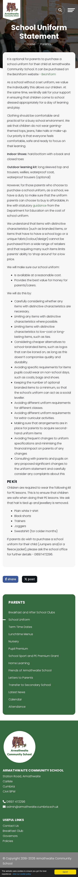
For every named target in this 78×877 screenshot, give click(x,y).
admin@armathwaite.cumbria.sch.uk (32, 807)
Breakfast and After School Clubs (32, 612)
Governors (10, 836)
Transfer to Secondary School (30, 685)
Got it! (65, 871)
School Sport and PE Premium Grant (34, 656)
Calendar (15, 699)
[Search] (60, 10)
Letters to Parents (21, 678)
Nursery (14, 641)
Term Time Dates (20, 627)
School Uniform (19, 620)
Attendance (17, 707)
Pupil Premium (18, 649)
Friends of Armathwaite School (30, 670)
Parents (45, 44)
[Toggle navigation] (71, 10)
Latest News (17, 692)
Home (31, 44)
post (31, 579)
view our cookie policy (22, 873)
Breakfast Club (13, 831)
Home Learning (19, 663)
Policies (8, 841)
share (11, 579)
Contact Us (11, 826)
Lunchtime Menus (21, 634)
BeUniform (49, 74)
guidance (40, 205)
